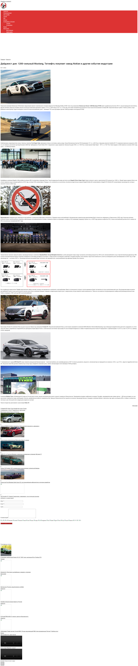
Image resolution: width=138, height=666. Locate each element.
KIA (4, 18)
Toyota (5, 16)
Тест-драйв (6, 14)
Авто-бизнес (9, 30)
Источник (134, 405)
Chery (9, 408)
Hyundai (16, 408)
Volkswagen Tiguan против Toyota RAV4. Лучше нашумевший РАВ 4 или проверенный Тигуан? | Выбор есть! (29, 631)
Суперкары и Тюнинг (9, 21)
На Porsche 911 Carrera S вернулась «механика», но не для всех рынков (20, 496)
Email (2, 504)
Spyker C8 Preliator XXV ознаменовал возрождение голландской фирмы (20, 468)
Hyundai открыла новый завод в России (11, 601)
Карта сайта (9, 32)
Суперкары (9, 25)
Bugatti (3, 408)
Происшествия (7, 13)
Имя (2, 501)
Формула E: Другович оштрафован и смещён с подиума (16, 572)
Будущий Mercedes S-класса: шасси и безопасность (14, 616)
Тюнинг (8, 23)
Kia (18, 408)
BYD (6, 408)
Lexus (21, 408)
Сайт (2, 507)
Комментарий (4, 517)
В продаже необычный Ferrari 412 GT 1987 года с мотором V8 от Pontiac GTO (21, 557)
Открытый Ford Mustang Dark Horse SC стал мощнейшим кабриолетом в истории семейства (25, 482)
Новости (5, 11)
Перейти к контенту (6, 1)
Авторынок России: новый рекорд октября (12, 587)
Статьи (5, 20)
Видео (5, 27)
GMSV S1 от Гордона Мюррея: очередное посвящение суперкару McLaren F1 (21, 454)
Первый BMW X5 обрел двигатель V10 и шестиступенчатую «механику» (20, 426)
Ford (12, 408)
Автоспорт (6, 28)
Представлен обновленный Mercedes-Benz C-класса (15, 440)
